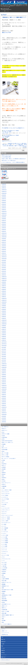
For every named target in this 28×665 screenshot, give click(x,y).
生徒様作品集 (4, 609)
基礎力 (20, 145)
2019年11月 (4, 300)
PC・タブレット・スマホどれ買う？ (9, 458)
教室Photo (4, 596)
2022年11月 (4, 235)
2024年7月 (4, 198)
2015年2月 (4, 403)
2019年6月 (4, 309)
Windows (3, 474)
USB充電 (3, 467)
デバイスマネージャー (6, 522)
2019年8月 (4, 305)
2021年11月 (4, 256)
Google (3, 435)
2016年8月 (4, 371)
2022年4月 (4, 247)
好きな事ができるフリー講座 (18, 143)
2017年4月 (4, 356)
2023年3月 (4, 227)
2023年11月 (4, 213)
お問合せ (3, 652)
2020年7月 (4, 285)
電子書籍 (3, 620)
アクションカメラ (5, 491)
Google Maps (4, 437)
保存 (3, 575)
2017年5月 (4, 354)
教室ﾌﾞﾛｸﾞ (3, 639)
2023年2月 (4, 229)
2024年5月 (4, 202)
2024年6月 (4, 200)
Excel (3, 432)
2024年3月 (4, 206)
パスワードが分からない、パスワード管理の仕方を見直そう (13, 162)
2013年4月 (4, 419)
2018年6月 (4, 331)
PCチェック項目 (5, 454)
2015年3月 (4, 401)
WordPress (4, 477)
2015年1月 (4, 405)
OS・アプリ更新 (5, 453)
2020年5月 (4, 289)
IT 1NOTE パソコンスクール (14, 2)
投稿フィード (4, 630)
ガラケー (3, 500)
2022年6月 (4, 244)
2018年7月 (4, 329)
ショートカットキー (6, 508)
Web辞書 (3, 469)
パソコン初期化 (5, 538)
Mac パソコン (4, 447)
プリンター (4, 553)
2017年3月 (4, 358)
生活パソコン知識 (8, 144)
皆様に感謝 (4, 613)
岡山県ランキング (4, 179)
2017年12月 (4, 342)
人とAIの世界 (4, 567)
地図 (3, 587)
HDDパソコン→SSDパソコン (7, 442)
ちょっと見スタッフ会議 (6, 489)
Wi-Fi (3, 470)
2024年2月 (4, 207)
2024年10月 (4, 193)
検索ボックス (4, 605)
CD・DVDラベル (5, 426)
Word (3, 475)
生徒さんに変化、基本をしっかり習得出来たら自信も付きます (14, 158)
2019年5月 (4, 311)
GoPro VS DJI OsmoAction (7, 440)
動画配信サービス (5, 586)
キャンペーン (3, 654)
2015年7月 (4, 394)
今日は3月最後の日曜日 (6, 156)
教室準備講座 (4, 600)
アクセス (3, 648)
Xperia (3, 479)
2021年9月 (4, 260)
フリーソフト (4, 549)
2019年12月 (4, 298)
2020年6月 (4, 287)
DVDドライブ (4, 430)
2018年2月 (4, 338)
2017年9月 (4, 347)
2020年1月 (4, 296)
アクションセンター (6, 493)
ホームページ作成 (5, 555)
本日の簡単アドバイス (6, 604)
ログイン (3, 629)
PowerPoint (4, 463)
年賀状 (3, 593)
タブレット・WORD (6, 518)
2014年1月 (4, 410)
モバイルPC (4, 562)
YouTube (3, 481)
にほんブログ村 (5, 132)
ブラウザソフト (5, 551)
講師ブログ (3, 657)
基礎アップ (17, 145)
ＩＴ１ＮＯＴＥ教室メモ (6, 624)
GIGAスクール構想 (5, 433)
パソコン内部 (4, 537)
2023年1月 (4, 231)
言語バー (3, 616)
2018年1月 (4, 340)
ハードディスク (5, 531)
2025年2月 (4, 186)
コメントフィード (5, 632)
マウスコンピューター (6, 558)
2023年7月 (4, 220)
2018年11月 (4, 322)
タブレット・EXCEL (6, 517)
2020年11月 (4, 278)
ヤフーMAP (4, 564)
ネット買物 (4, 529)
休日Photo (4, 571)
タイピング (4, 513)
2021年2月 (4, 273)
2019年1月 (4, 318)
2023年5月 (4, 224)
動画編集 (3, 584)
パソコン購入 (4, 544)
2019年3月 (4, 314)
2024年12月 (4, 189)
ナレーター (4, 526)
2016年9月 (4, 369)
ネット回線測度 (5, 528)
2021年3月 (4, 271)
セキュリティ (4, 511)
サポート (3, 506)
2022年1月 (4, 253)
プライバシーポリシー (5, 659)
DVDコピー (4, 428)
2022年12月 (4, 233)
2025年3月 (4, 184)
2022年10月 (4, 236)
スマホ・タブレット (6, 509)
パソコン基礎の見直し (19, 144)
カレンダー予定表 (5, 499)
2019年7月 (4, 307)
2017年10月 (4, 345)
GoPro (3, 439)
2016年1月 (4, 383)
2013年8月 (4, 418)
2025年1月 (4, 187)
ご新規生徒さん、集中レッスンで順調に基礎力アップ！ (14, 17)
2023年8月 (4, 218)
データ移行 (4, 524)
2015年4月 (4, 400)
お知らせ (3, 484)
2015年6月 (4, 396)
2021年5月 (4, 267)
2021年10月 (4, 258)
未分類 (3, 602)
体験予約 (3, 650)
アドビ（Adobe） (5, 495)
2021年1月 (4, 274)
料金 (2, 646)
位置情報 (3, 573)
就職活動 (3, 591)
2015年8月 (4, 392)
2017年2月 (4, 360)
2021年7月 (4, 264)
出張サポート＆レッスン (6, 582)
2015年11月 (4, 387)
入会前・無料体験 (5, 578)
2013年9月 (4, 416)
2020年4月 (4, 291)
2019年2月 (4, 316)
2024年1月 (4, 209)
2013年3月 (4, 421)
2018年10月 (4, 323)
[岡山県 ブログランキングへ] (5, 139)
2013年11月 (4, 412)
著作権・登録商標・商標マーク (8, 615)
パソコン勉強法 (5, 540)
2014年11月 (4, 407)
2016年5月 (4, 376)
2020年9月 (4, 282)
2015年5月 (4, 398)
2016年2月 (4, 381)
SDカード (4, 465)
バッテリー (4, 533)
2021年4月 (4, 269)
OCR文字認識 (4, 449)
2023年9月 (4, 216)
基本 (7, 145)
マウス (3, 557)
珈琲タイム (4, 607)
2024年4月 (4, 204)
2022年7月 (4, 242)
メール (3, 560)
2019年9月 (4, 303)
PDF (3, 462)
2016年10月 (4, 367)
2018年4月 (4, 334)
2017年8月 (4, 349)
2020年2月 (4, 294)
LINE (3, 446)
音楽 (3, 622)
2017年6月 (4, 352)
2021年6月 (4, 265)
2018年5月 (4, 332)
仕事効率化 (4, 569)
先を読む (3, 576)
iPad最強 (3, 444)
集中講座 (25, 146)
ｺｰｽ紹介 (2, 643)
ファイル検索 (4, 546)
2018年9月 (4, 325)
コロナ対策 (4, 504)
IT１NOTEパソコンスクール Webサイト (13, 128)
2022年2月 (4, 251)
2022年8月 (4, 240)
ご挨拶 (3, 488)
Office (3, 451)
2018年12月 (4, 320)
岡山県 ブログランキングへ (7, 141)
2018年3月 (4, 336)
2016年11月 (4, 365)
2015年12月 (4, 385)
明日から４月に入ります (6, 155)
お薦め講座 (10, 143)
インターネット (5, 497)
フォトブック (4, 547)
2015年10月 (4, 389)
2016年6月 (4, 374)
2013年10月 (4, 414)
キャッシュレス (5, 502)
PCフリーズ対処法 (5, 456)
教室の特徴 (4, 598)
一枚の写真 (4, 566)
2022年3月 (4, 249)
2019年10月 (4, 302)
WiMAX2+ (4, 472)
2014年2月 (4, 409)
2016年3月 (4, 380)
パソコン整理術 (5, 542)
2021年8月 (4, 262)
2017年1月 (4, 361)
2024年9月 (4, 195)
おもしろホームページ (6, 482)
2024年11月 (4, 191)
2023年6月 (4, 222)
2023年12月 (4, 211)
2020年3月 (4, 293)
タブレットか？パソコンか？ (7, 515)
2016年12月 (4, 363)
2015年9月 (4, 390)
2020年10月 (4, 280)
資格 (3, 618)
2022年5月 (4, 245)
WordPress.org (5, 634)
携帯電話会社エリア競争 (6, 595)
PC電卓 (3, 460)
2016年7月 (4, 372)
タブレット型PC (5, 520)
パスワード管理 (5, 535)
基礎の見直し (11, 145)
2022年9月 (4, 238)
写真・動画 (4, 580)
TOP (2, 637)
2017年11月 (4, 343)
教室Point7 (3, 641)
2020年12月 (4, 276)
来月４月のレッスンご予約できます (9, 160)
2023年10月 (4, 215)
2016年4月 (4, 378)
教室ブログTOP (6, 32)
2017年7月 (4, 351)
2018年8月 (4, 327)
